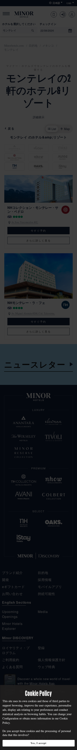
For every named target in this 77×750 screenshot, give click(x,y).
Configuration (10, 718)
